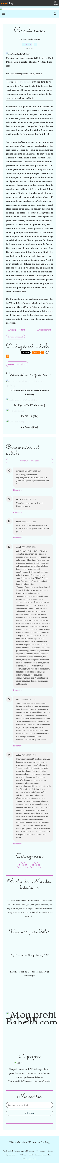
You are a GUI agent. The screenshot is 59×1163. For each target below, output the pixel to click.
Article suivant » (45, 329)
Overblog (45, 1142)
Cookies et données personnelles (40, 1155)
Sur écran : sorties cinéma (30, 38)
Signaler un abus (11, 1155)
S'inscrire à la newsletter (17, 364)
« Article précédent (15, 329)
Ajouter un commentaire (29, 461)
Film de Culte (24, 82)
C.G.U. (23, 1155)
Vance (26, 1080)
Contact (50, 1151)
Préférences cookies (29, 1159)
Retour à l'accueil (15, 336)
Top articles (40, 1151)
